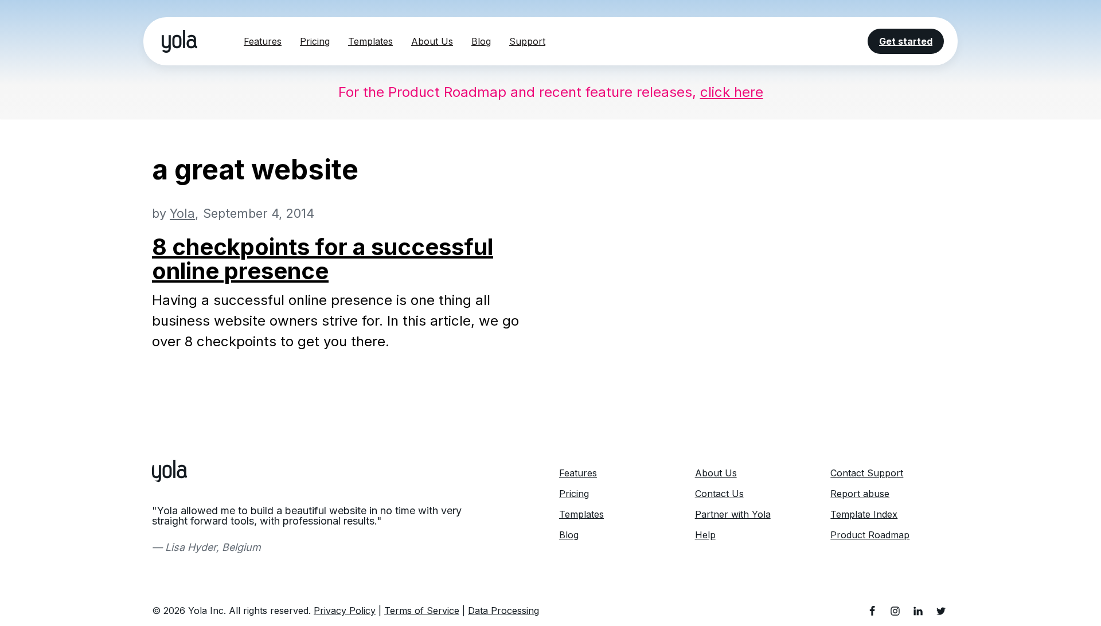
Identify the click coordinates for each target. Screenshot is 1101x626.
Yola (182, 213)
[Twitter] (941, 611)
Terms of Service (421, 610)
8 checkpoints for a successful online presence (322, 259)
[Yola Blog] (179, 41)
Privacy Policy (345, 610)
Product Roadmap (869, 535)
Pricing (315, 41)
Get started (905, 41)
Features (263, 41)
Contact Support (866, 473)
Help (705, 535)
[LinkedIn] (918, 611)
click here (731, 92)
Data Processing (503, 610)
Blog (481, 41)
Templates (370, 41)
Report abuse (859, 493)
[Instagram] (895, 611)
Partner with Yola (733, 514)
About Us (432, 41)
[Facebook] (872, 611)
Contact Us (719, 493)
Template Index (863, 514)
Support (527, 41)
